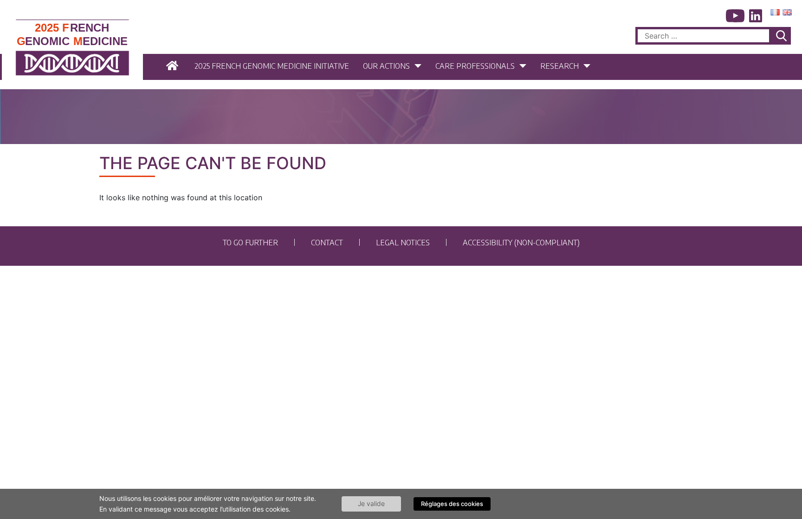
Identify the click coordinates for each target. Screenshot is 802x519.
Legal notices (403, 242)
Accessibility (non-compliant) (521, 242)
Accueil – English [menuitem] (173, 65)
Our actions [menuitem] (386, 65)
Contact (327, 242)
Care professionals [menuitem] (475, 65)
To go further (250, 242)
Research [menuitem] (559, 65)
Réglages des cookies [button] (452, 503)
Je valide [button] (371, 503)
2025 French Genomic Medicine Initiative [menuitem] (271, 65)
